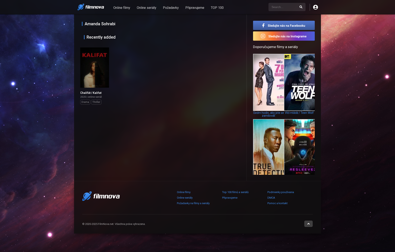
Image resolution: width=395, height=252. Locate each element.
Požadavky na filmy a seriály (193, 203)
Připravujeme (194, 8)
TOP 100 (217, 8)
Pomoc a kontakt (277, 203)
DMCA (271, 197)
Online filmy (121, 8)
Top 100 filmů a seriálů (235, 192)
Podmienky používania (280, 192)
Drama (85, 102)
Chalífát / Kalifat (90, 92)
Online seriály (146, 8)
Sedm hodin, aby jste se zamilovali (268, 114)
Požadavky (171, 8)
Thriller (96, 102)
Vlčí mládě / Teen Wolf (299, 112)
